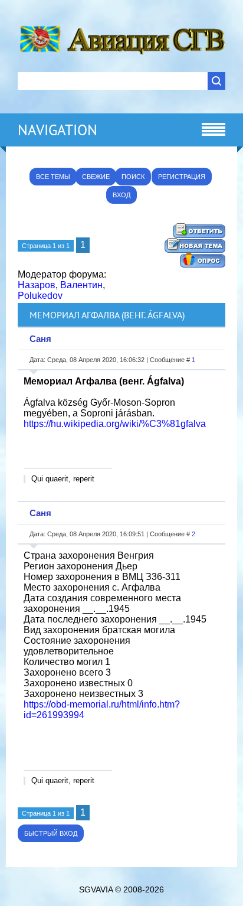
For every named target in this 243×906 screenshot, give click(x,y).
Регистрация (181, 176)
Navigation (57, 129)
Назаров (36, 285)
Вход (121, 194)
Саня (40, 339)
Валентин (81, 285)
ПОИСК (133, 176)
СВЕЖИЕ (96, 176)
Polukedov (40, 296)
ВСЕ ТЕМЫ (53, 176)
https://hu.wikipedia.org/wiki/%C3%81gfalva (115, 424)
